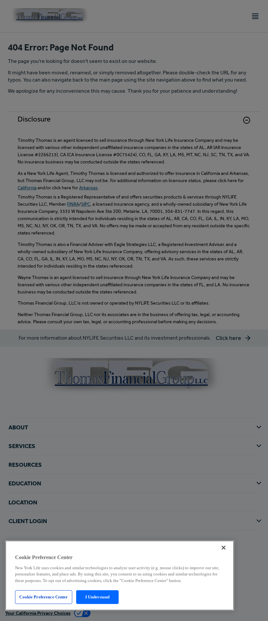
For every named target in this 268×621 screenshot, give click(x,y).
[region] (119, 575)
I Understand (97, 596)
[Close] (223, 547)
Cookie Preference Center (43, 596)
